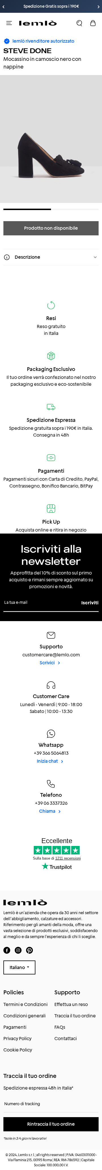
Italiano (18, 967)
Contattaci (65, 1038)
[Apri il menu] (9, 23)
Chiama (47, 811)
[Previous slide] (3, 6)
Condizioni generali (24, 1015)
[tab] (27, 209)
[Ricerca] (79, 23)
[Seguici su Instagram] (18, 950)
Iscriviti (90, 602)
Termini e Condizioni (25, 1004)
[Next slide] (98, 6)
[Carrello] (93, 23)
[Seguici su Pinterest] (29, 950)
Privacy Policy (17, 1038)
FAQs (59, 1027)
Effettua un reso (71, 1004)
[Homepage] (38, 23)
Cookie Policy (17, 1050)
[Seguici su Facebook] (6, 950)
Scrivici (48, 662)
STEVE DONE (27, 51)
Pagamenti (14, 1027)
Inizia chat (48, 761)
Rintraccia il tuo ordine (51, 1124)
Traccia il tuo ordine (75, 1015)
